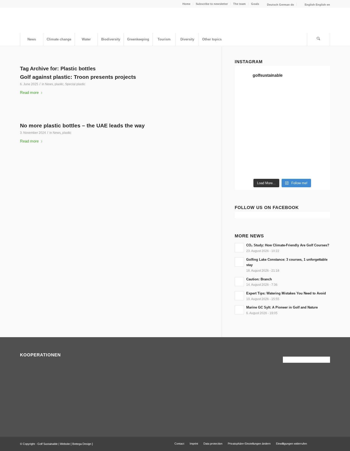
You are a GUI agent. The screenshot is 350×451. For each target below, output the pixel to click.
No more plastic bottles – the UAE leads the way (82, 125)
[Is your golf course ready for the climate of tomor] (319, 139)
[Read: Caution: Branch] (239, 281)
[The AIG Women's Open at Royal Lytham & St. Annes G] (270, 109)
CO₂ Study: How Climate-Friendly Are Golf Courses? (287, 245)
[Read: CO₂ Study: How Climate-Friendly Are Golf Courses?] (239, 247)
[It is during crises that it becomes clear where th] (246, 109)
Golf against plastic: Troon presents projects (78, 77)
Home (186, 3)
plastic (59, 84)
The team (239, 3)
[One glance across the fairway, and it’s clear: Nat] (246, 168)
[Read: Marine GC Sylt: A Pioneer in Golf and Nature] (239, 309)
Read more (29, 92)
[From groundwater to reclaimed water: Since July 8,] (295, 124)
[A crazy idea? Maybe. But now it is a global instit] (246, 124)
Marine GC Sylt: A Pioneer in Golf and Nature (282, 307)
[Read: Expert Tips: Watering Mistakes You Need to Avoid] (239, 295)
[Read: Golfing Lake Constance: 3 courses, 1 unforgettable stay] (239, 262)
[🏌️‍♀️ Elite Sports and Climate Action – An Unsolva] (270, 153)
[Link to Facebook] (318, 443)
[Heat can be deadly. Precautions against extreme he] (319, 94)
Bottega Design (81, 443)
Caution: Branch (259, 279)
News (49, 84)
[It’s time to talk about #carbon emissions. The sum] (270, 94)
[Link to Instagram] (326, 443)
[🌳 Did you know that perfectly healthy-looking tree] (295, 94)
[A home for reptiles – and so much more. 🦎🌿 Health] (295, 109)
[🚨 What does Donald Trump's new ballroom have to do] (319, 168)
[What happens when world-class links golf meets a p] (295, 139)
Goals (255, 3)
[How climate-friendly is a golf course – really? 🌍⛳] (246, 94)
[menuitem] (186, 4)
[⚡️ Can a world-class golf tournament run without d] (270, 124)
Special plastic (75, 84)
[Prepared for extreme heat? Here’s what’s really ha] (270, 139)
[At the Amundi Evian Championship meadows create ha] (319, 124)
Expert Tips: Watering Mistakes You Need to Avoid (286, 293)
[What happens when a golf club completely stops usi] (295, 168)
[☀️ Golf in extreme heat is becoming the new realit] (319, 153)
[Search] (318, 39)
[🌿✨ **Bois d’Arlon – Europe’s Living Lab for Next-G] (270, 168)
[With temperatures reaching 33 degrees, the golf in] (319, 109)
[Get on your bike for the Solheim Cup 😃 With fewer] (246, 153)
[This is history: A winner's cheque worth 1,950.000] (246, 139)
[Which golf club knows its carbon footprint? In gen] (295, 153)
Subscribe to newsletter (212, 3)
